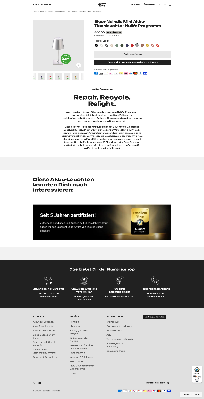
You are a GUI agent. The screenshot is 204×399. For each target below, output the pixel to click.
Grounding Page (115, 351)
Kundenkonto (77, 353)
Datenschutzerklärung (119, 326)
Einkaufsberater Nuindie (79, 339)
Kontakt (74, 322)
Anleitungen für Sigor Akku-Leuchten (82, 347)
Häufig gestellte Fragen (79, 332)
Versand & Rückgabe (81, 357)
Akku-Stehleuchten (44, 330)
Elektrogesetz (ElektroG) (114, 345)
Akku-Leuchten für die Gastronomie (82, 367)
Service (135, 5)
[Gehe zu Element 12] (84, 77)
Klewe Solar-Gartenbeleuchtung (44, 351)
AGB (108, 335)
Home (35, 12)
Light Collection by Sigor (44, 336)
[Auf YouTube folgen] (39, 383)
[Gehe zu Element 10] (67, 77)
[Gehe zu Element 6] (33, 77)
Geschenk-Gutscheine (45, 357)
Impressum (112, 322)
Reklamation (77, 361)
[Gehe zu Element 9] (58, 77)
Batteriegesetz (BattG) (119, 339)
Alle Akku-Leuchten (44, 322)
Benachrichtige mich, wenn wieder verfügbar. (133, 62)
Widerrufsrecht (115, 330)
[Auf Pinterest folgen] (34, 383)
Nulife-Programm (46, 12)
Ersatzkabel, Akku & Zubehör (44, 343)
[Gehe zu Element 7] (41, 77)
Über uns (149, 5)
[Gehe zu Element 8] (50, 77)
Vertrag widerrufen (155, 317)
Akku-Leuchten (42, 5)
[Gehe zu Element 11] (75, 77)
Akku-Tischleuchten (44, 326)
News (73, 373)
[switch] (197, 380)
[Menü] (200, 367)
